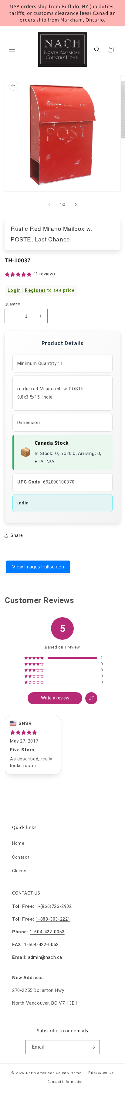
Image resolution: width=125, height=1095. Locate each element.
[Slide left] (49, 204)
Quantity (12, 304)
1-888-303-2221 (53, 919)
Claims (19, 870)
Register (35, 290)
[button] (12, 49)
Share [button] (17, 535)
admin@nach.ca (45, 957)
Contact (20, 857)
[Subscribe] (93, 1047)
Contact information (65, 1082)
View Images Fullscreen (38, 566)
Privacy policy (101, 1073)
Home (18, 843)
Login (14, 290)
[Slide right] (76, 204)
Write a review (55, 698)
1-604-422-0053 (47, 932)
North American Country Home (54, 1073)
